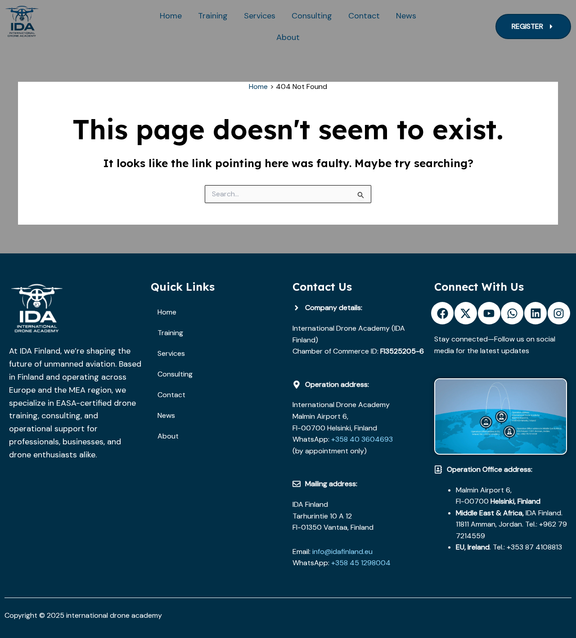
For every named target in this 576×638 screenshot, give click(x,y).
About (288, 37)
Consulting (312, 15)
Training (213, 15)
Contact (364, 15)
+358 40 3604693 (361, 439)
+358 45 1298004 (361, 562)
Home (171, 15)
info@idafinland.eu (342, 551)
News (406, 15)
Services (259, 15)
